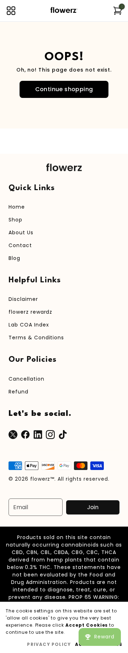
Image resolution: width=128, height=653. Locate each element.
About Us (21, 232)
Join (92, 507)
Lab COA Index (29, 324)
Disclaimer (23, 299)
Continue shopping (64, 89)
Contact (20, 245)
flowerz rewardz (30, 311)
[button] (11, 11)
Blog (14, 258)
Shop (15, 219)
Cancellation (26, 378)
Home (17, 206)
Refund (18, 391)
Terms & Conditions (36, 337)
